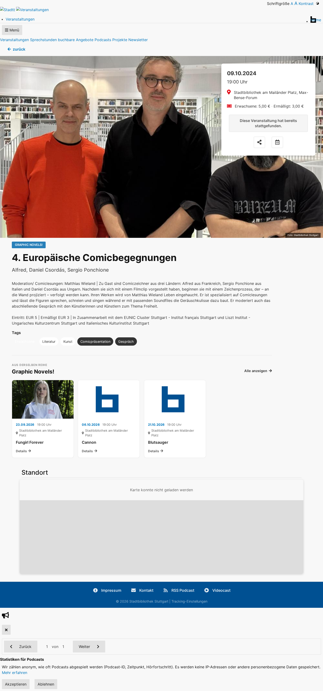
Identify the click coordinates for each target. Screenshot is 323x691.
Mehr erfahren (14, 672)
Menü (13, 30)
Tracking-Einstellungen (189, 601)
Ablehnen (46, 684)
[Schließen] (6, 630)
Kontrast (307, 3)
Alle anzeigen (255, 371)
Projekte (119, 39)
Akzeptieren (15, 684)
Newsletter (138, 39)
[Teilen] (259, 142)
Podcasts (103, 39)
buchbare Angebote (75, 39)
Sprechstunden (43, 39)
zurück (19, 49)
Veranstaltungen (14, 39)
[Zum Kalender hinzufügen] (277, 142)
